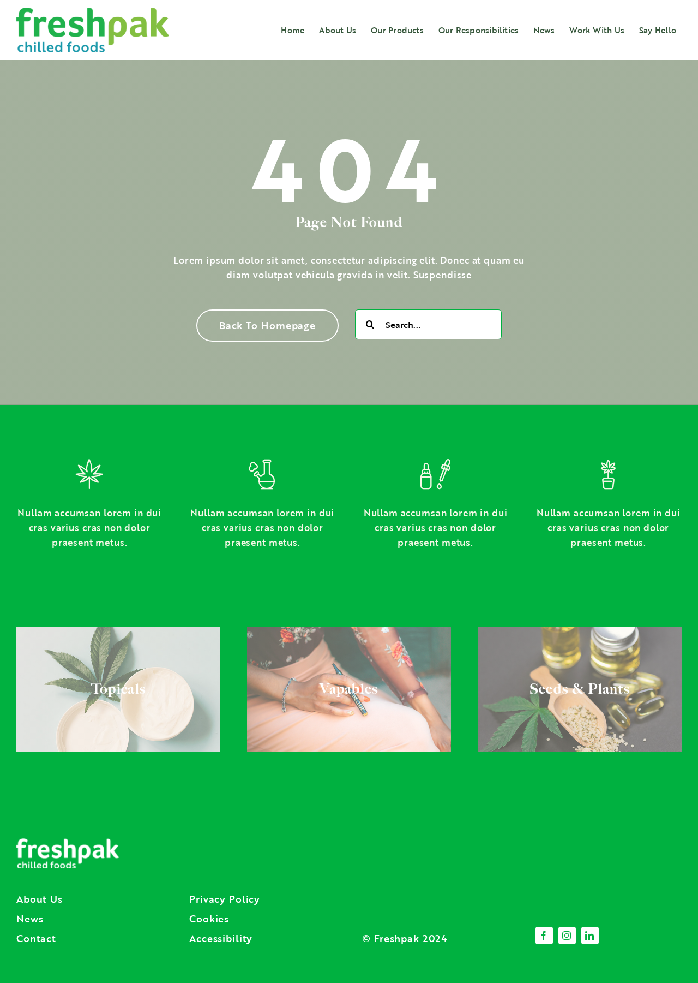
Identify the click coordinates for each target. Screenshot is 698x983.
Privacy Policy (224, 899)
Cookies (209, 918)
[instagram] (567, 935)
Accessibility (220, 938)
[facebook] (544, 935)
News (29, 918)
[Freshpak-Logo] (92, 12)
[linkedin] (590, 935)
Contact (36, 938)
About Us (39, 899)
